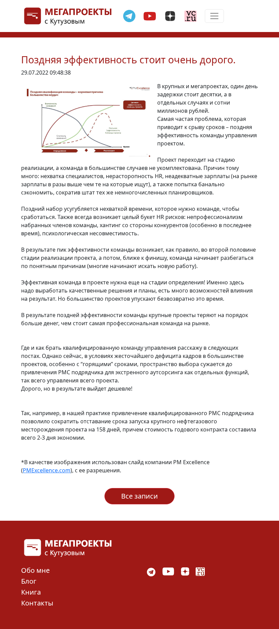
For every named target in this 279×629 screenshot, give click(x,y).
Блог (28, 581)
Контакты (37, 603)
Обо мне (35, 570)
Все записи (139, 496)
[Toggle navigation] (214, 16)
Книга (31, 592)
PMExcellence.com (46, 470)
